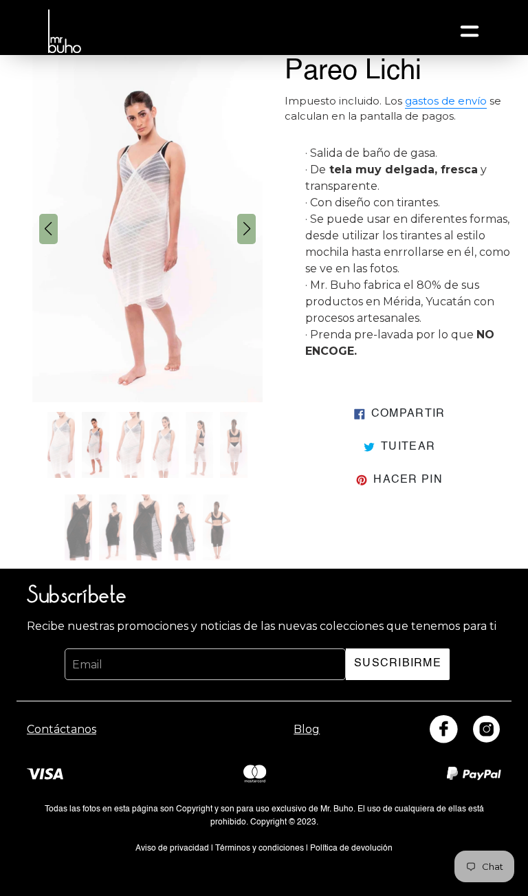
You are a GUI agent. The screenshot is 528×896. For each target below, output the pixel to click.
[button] (48, 229)
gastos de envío (446, 101)
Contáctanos (61, 729)
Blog (307, 729)
